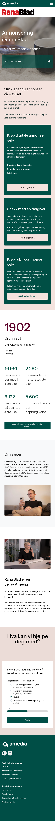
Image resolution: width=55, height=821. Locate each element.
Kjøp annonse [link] (13, 61)
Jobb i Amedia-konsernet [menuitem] (12, 771)
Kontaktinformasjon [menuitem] (10, 775)
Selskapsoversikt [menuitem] (8, 802)
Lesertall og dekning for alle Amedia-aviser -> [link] (27, 425)
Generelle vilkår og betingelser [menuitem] (14, 798)
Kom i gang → (27, 187)
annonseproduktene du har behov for (20, 605)
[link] (10, 3)
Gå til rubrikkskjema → (27, 296)
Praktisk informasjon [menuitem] (12, 763)
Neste (27, 720)
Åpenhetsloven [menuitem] (8, 794)
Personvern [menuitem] (6, 790)
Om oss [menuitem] (5, 766)
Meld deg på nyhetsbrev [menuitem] (11, 779)
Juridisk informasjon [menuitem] (12, 786)
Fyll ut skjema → (27, 237)
